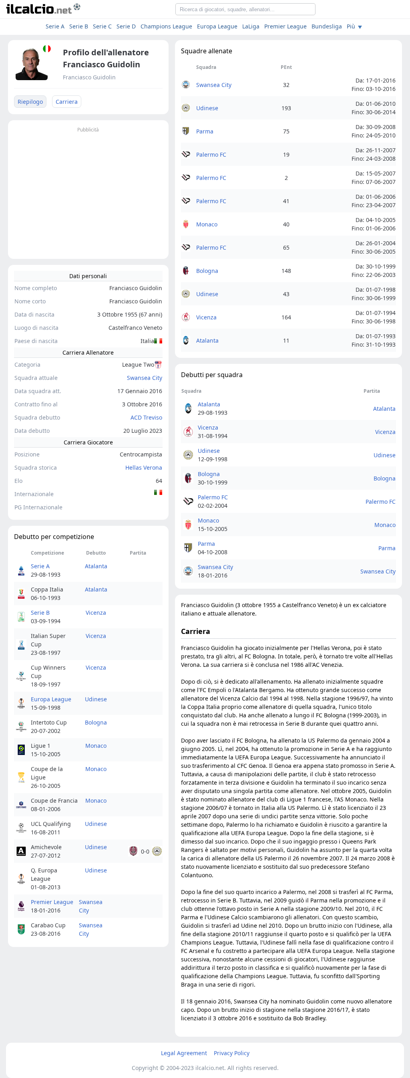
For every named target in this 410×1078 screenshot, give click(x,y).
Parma (204, 131)
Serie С (102, 26)
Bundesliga (327, 26)
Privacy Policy (231, 1053)
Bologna (96, 722)
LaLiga (250, 26)
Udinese (96, 699)
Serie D (126, 26)
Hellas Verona (143, 467)
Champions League (166, 26)
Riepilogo (30, 101)
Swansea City (144, 378)
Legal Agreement (184, 1053)
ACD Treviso (146, 417)
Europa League (217, 26)
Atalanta (96, 566)
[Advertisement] (88, 191)
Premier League (285, 26)
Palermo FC (211, 154)
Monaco (96, 745)
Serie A (55, 26)
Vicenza (96, 612)
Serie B (78, 26)
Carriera (67, 101)
